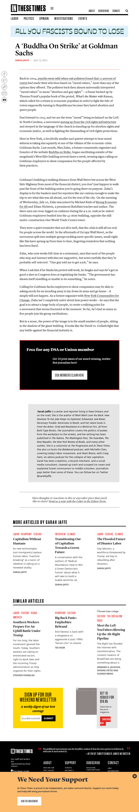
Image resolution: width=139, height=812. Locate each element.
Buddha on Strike (60, 152)
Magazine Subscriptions (93, 769)
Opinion (44, 18)
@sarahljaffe (44, 476)
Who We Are (48, 768)
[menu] (51, 8)
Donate (116, 11)
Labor (14, 18)
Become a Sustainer (69, 771)
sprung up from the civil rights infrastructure (88, 122)
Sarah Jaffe (22, 60)
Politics (29, 18)
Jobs (110, 768)
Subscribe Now (105, 721)
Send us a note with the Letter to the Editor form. (78, 501)
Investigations (63, 18)
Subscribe (103, 11)
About (92, 11)
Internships (113, 771)
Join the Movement (29, 801)
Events (82, 18)
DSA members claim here (69, 375)
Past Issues (48, 770)
